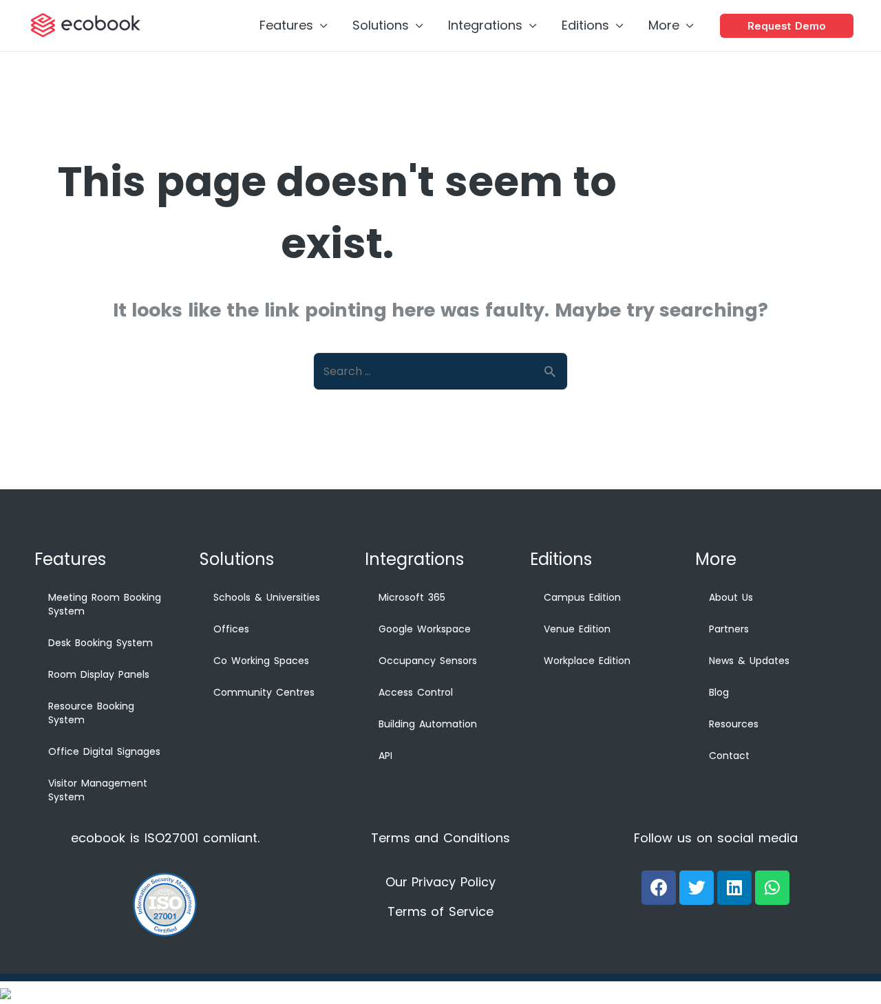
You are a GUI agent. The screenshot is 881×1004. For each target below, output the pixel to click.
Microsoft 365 (412, 597)
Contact (729, 755)
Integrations (485, 25)
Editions (585, 25)
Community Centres (264, 692)
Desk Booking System (100, 643)
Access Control (416, 692)
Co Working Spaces (261, 660)
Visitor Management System (97, 790)
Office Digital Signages (104, 751)
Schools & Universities (266, 597)
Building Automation (428, 724)
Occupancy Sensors (428, 660)
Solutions (380, 25)
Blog (719, 692)
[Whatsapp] (772, 888)
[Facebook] (658, 888)
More (663, 25)
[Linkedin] (734, 888)
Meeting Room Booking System (104, 604)
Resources (733, 724)
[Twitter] (696, 888)
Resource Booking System (91, 713)
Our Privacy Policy (440, 881)
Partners (729, 629)
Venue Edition (577, 629)
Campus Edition (582, 597)
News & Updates (749, 660)
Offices (231, 629)
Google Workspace (425, 629)
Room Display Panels (98, 674)
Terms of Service (441, 911)
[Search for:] (440, 370)
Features (286, 25)
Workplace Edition (587, 660)
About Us (731, 597)
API (385, 755)
